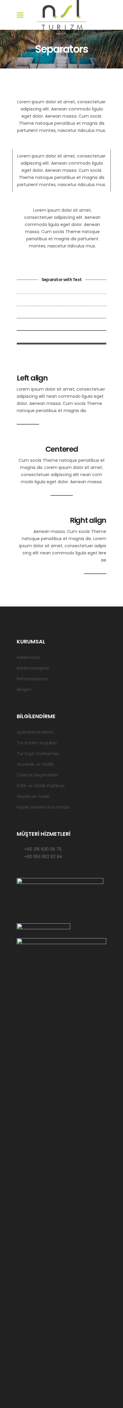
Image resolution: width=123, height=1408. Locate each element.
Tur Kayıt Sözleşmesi (38, 754)
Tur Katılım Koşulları (37, 743)
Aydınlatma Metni (35, 732)
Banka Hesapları (33, 668)
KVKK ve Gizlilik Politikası (40, 786)
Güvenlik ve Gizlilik (35, 764)
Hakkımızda (28, 657)
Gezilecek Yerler (33, 796)
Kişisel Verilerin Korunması (43, 807)
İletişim (24, 690)
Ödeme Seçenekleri (37, 775)
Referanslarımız (33, 679)
